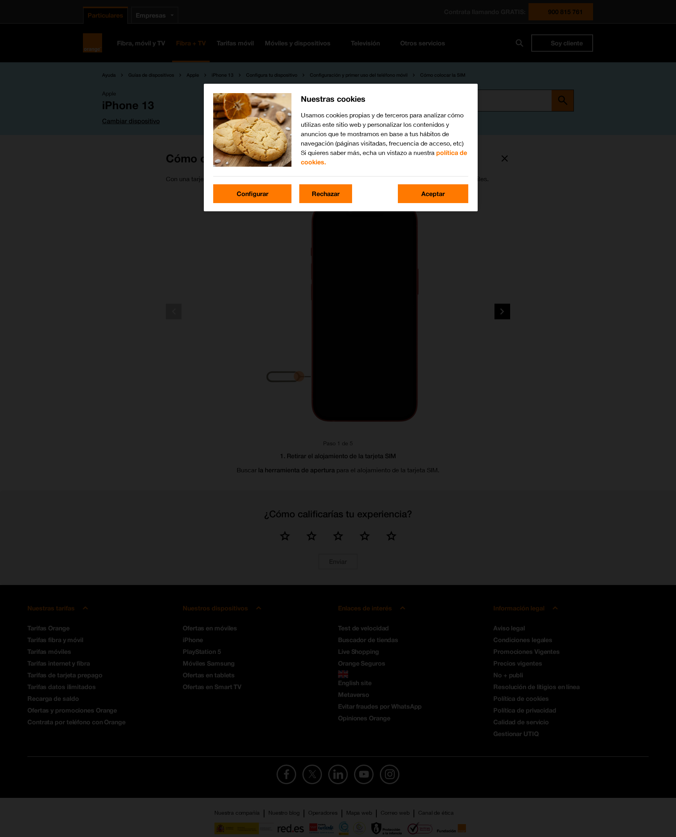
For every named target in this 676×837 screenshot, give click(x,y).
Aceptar (433, 193)
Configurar (252, 193)
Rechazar (326, 193)
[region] (341, 147)
